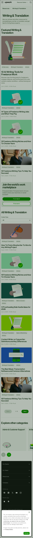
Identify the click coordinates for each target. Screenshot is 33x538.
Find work (16, 203)
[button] (16, 220)
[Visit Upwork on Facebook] (4, 492)
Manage (26, 533)
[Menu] (2, 2)
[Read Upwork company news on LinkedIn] (8, 492)
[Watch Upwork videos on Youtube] (16, 492)
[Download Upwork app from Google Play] (8, 501)
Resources (6, 8)
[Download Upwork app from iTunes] (4, 501)
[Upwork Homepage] (8, 2)
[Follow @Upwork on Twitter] (12, 492)
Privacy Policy (9, 529)
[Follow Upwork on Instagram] (20, 492)
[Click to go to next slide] (9, 455)
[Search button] (31, 2)
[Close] (29, 512)
